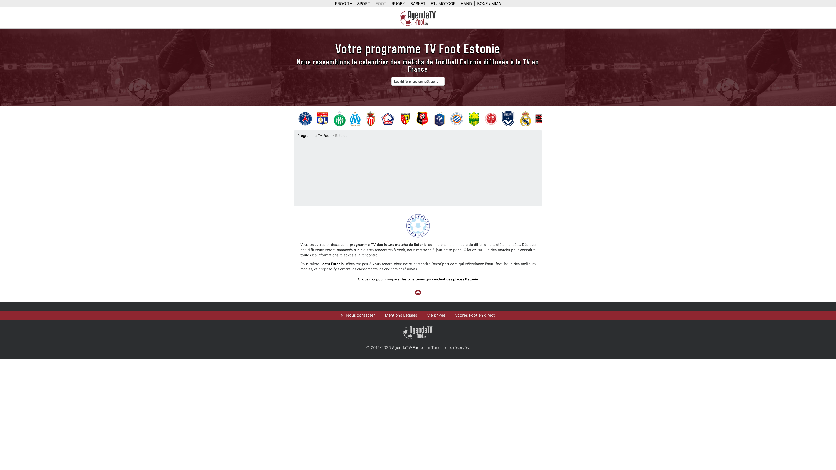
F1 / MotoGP (443, 3)
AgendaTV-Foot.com (411, 347)
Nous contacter (360, 315)
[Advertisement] (418, 170)
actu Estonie (333, 264)
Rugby (398, 3)
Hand (466, 3)
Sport (363, 3)
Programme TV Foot (314, 135)
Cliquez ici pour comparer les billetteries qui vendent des (418, 279)
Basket (418, 3)
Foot (381, 3)
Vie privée (436, 315)
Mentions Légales (401, 315)
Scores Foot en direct (475, 315)
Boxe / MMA (489, 3)
